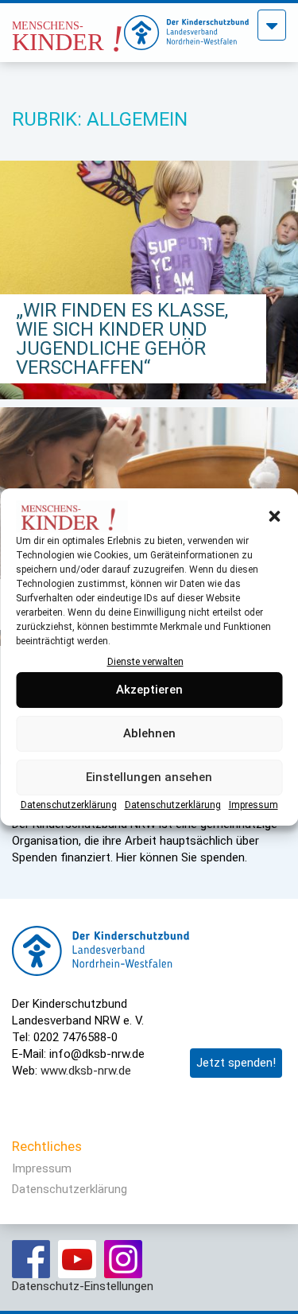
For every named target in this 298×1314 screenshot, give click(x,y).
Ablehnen (149, 734)
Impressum (253, 805)
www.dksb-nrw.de (86, 1070)
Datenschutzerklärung (69, 805)
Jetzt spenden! (236, 1062)
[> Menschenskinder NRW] (68, 28)
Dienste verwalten (145, 661)
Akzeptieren (149, 690)
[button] (274, 516)
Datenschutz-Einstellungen (82, 1286)
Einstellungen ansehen (149, 778)
